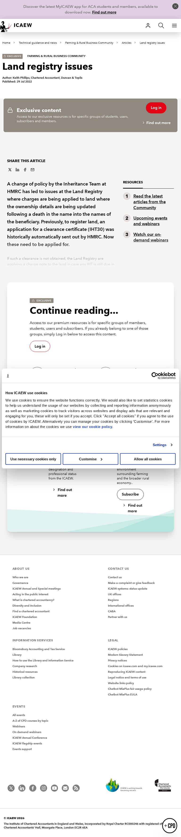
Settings (160, 445)
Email (32, 170)
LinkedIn (17, 170)
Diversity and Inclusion (26, 605)
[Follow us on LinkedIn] (21, 788)
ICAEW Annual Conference (29, 737)
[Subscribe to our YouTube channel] (54, 788)
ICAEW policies (118, 649)
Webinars (18, 726)
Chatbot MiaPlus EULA (122, 694)
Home (6, 43)
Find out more (104, 12)
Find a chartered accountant (30, 611)
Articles (126, 43)
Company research (24, 666)
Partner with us (117, 617)
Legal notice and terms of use (127, 677)
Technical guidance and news (38, 43)
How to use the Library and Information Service (43, 660)
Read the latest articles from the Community (149, 202)
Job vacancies (21, 628)
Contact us (115, 577)
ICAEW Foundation (24, 617)
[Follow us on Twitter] (11, 788)
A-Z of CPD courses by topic (30, 720)
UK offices (114, 594)
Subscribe (130, 494)
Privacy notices (117, 660)
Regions (113, 600)
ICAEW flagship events (27, 743)
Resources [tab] (133, 182)
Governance (20, 583)
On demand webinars (26, 732)
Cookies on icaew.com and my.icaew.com (135, 666)
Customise (88, 459)
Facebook (25, 170)
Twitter (10, 170)
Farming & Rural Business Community (89, 43)
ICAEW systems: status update (127, 588)
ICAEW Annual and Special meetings (36, 588)
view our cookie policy (92, 427)
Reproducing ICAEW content (126, 671)
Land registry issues (152, 43)
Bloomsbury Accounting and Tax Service (38, 649)
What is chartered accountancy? (33, 600)
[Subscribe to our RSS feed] (76, 788)
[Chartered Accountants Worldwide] (162, 785)
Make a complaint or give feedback (131, 583)
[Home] (19, 25)
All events (18, 715)
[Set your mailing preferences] (65, 788)
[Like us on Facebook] (32, 788)
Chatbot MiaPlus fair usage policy (130, 688)
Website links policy (121, 683)
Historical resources (24, 671)
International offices (121, 605)
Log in (156, 107)
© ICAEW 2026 (14, 818)
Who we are (20, 577)
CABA (111, 611)
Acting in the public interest (30, 594)
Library (16, 654)
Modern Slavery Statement (125, 654)
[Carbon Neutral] (126, 785)
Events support (22, 749)
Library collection (23, 677)
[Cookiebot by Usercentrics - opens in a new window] (155, 375)
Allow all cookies (148, 459)
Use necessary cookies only (33, 459)
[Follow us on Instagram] (43, 788)
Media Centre (21, 622)
